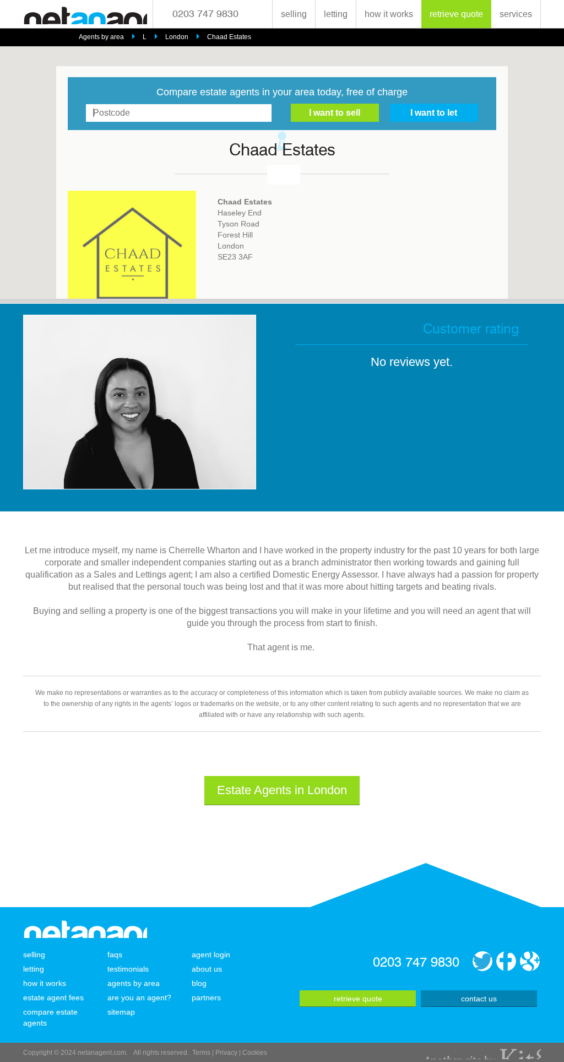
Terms (201, 1052)
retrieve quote (456, 14)
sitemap (121, 1011)
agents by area (133, 983)
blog (199, 983)
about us (207, 968)
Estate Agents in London (282, 790)
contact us (479, 998)
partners (206, 997)
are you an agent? (139, 997)
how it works (389, 14)
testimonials (128, 968)
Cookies (254, 1052)
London (176, 37)
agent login (211, 954)
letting (336, 14)
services (516, 14)
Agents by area (101, 37)
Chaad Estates (229, 37)
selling (294, 14)
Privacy (226, 1052)
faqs (114, 954)
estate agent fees (53, 997)
